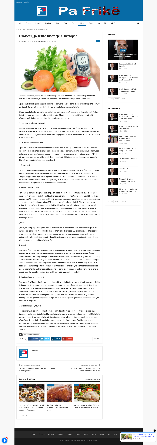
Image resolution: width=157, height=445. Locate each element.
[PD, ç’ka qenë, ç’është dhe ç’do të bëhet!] (113, 151)
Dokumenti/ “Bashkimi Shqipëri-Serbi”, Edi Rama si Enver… (127, 138)
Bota (57, 23)
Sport (91, 23)
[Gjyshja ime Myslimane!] (113, 161)
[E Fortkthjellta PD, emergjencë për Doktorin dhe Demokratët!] (113, 78)
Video (116, 23)
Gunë (74, 23)
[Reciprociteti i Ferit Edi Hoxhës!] (113, 66)
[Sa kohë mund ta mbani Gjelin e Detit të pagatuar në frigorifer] (87, 393)
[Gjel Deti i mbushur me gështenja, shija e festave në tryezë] (59, 393)
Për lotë (48, 23)
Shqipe (28, 23)
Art (98, 23)
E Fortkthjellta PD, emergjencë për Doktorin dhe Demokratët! (128, 78)
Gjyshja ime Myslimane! (128, 159)
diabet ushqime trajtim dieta (31, 334)
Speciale (19, 2)
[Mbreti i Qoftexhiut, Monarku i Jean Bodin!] (113, 181)
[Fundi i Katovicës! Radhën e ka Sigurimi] (113, 129)
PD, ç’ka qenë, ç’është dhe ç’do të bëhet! (127, 149)
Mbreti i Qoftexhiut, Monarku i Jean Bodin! (127, 180)
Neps (82, 23)
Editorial (123, 50)
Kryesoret (50, 385)
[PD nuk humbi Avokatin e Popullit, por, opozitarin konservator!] (113, 192)
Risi (105, 23)
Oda (20, 23)
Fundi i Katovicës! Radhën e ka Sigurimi (128, 127)
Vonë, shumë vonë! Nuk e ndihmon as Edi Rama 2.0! (128, 90)
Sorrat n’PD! (123, 169)
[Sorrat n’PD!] (113, 171)
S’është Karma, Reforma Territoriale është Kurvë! (123, 55)
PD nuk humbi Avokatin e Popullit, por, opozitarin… (128, 190)
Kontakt (26, 2)
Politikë (38, 23)
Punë (66, 23)
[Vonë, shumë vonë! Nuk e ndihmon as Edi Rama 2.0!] (113, 92)
